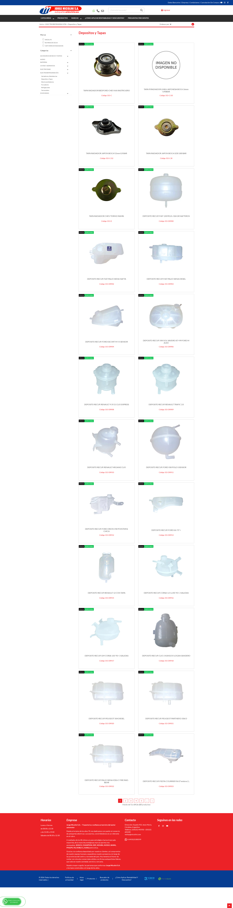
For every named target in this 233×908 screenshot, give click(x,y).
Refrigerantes (45, 87)
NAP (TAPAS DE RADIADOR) (54, 46)
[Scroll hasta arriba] (229, 905)
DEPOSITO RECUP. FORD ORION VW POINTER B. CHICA (106, 530)
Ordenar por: (165, 24)
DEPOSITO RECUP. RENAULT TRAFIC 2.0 (166, 404)
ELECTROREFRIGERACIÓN (56, 24)
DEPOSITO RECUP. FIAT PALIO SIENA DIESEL (166, 279)
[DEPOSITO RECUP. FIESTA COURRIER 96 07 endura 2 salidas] (166, 756)
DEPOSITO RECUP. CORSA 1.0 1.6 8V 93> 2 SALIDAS (166, 593)
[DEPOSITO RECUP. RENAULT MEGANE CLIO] (106, 442)
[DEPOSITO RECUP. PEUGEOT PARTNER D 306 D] (166, 693)
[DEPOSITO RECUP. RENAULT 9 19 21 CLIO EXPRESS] (106, 379)
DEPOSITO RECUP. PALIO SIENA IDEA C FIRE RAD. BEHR (106, 781)
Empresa (185, 2)
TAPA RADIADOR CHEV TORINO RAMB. (106, 216)
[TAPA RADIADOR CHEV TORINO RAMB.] (106, 190)
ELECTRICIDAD (45, 69)
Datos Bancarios (174, 2)
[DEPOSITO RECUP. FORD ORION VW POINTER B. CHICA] (106, 504)
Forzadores (45, 85)
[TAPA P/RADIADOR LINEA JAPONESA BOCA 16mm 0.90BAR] (166, 65)
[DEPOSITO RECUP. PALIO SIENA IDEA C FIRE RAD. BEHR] (106, 756)
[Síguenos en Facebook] (227, 2)
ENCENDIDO (44, 93)
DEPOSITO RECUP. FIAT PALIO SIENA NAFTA (106, 279)
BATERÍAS (43, 62)
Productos (63, 18)
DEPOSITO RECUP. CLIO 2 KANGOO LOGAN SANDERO (166, 655)
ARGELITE (48, 40)
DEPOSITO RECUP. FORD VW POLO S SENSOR (166, 467)
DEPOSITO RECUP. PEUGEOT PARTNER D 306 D (166, 718)
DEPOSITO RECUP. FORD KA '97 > (166, 530)
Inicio (42, 24)
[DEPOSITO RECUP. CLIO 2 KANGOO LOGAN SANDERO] (166, 630)
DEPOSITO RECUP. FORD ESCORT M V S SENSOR (106, 342)
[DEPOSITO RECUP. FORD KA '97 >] (166, 504)
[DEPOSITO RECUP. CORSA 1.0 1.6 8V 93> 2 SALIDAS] (166, 567)
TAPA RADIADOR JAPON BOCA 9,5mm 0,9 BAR (106, 153)
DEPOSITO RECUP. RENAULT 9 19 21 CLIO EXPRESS (106, 404)
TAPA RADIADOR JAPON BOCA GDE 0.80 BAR (166, 153)
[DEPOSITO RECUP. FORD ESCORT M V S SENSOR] (106, 316)
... (146, 801)
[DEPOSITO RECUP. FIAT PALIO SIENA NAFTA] (106, 253)
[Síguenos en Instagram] (224, 2)
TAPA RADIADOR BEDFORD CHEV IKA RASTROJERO (106, 90)
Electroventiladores (47, 82)
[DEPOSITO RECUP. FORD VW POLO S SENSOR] (166, 442)
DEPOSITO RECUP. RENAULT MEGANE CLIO (106, 467)
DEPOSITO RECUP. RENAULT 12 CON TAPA (106, 593)
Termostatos (45, 90)
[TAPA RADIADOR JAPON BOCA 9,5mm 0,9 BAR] (106, 128)
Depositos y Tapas (74, 24)
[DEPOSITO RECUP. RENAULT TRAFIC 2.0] (166, 379)
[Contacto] (98, 10)
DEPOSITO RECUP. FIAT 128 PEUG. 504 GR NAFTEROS (166, 216)
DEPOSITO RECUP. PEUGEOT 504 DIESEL (106, 718)
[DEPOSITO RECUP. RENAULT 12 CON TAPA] (106, 567)
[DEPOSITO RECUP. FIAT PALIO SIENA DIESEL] (166, 253)
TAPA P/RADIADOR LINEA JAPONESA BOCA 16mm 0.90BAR (166, 90)
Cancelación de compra (210, 2)
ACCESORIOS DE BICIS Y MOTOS (51, 56)
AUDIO (42, 59)
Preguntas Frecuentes (138, 18)
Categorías (46, 18)
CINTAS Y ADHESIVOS (47, 66)
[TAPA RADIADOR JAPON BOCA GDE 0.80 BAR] (166, 128)
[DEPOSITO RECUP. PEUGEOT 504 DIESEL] (106, 693)
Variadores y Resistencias (49, 76)
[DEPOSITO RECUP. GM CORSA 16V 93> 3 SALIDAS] (106, 630)
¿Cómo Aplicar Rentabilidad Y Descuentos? (104, 18)
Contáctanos (194, 2)
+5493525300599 (134, 839)
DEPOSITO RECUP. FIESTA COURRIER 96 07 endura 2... (166, 781)
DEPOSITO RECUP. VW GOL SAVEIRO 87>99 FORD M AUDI (166, 341)
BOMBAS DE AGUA (51, 43)
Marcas (75, 18)
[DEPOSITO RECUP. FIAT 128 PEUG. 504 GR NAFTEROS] (166, 190)
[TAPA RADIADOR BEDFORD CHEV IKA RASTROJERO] (106, 65)
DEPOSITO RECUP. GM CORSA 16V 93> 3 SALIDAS (106, 655)
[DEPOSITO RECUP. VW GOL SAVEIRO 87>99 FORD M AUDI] (166, 316)
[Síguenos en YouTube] (221, 2)
